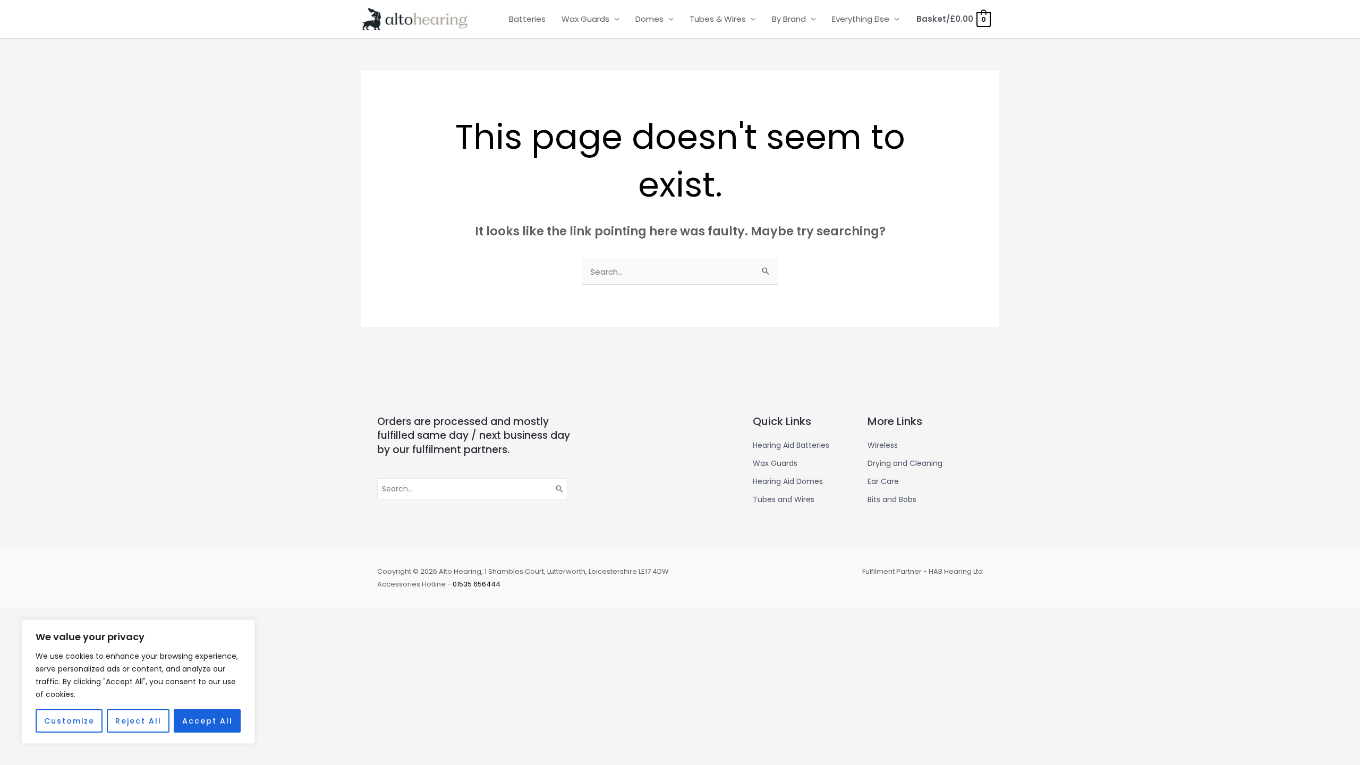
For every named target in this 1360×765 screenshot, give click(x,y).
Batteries (527, 18)
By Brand (789, 18)
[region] (138, 681)
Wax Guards (585, 18)
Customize (69, 721)
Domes (649, 18)
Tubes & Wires (718, 18)
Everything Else (860, 18)
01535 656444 (476, 584)
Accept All (207, 721)
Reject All (138, 721)
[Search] (559, 489)
